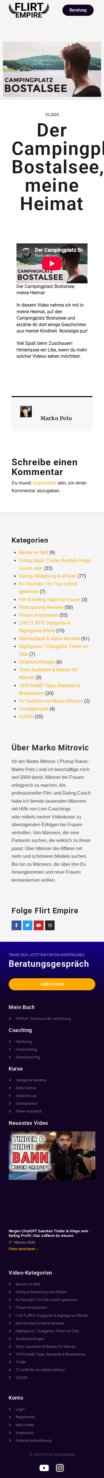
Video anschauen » (23, 1249)
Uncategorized (33, 709)
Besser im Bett (33, 552)
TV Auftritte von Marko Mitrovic (51, 701)
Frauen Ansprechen (38, 615)
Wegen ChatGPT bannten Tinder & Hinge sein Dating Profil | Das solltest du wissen (48, 1233)
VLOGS (52, 114)
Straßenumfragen (37, 662)
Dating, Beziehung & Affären (48, 576)
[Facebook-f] (16, 925)
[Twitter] (28, 925)
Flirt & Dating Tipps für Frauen (50, 599)
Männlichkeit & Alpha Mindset (49, 638)
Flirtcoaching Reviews (41, 607)
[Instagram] (50, 925)
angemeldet (44, 483)
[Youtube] (39, 925)
